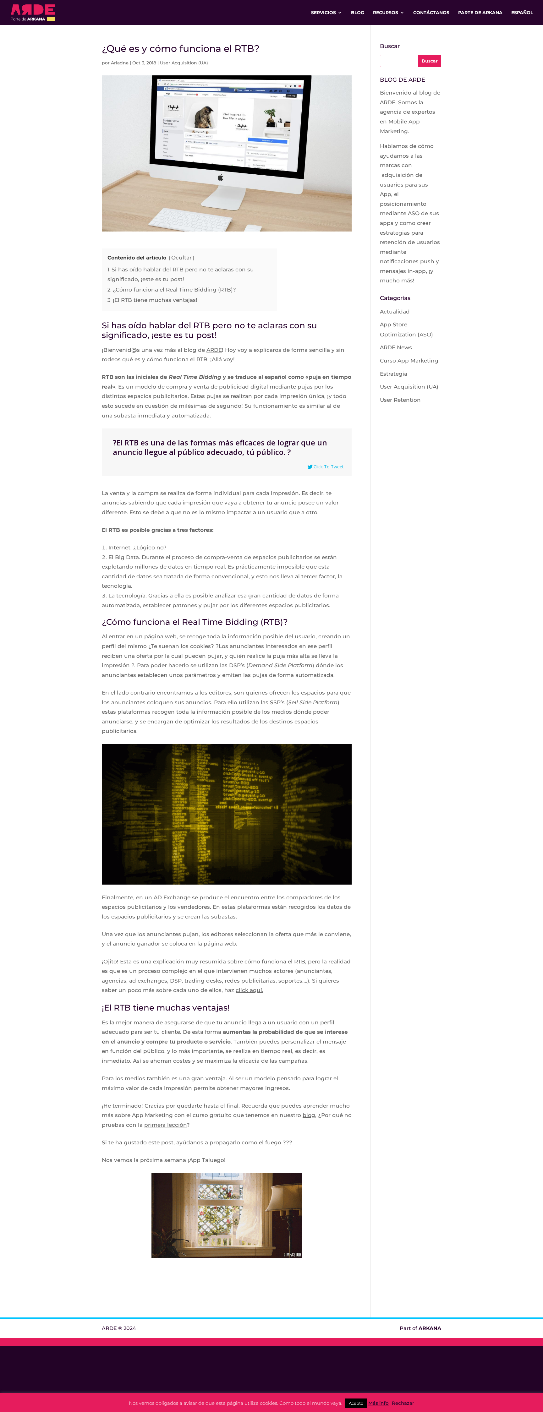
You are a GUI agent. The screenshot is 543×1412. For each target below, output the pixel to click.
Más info (378, 1403)
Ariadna (120, 63)
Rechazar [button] (403, 1403)
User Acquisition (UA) (184, 63)
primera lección (165, 1125)
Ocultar (181, 257)
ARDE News (396, 347)
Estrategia (393, 374)
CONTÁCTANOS (431, 12)
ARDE (214, 350)
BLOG (357, 12)
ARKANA (430, 1328)
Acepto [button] (356, 1403)
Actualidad (395, 311)
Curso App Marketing (409, 360)
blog (309, 1115)
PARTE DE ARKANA (480, 12)
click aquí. (249, 990)
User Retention (400, 400)
